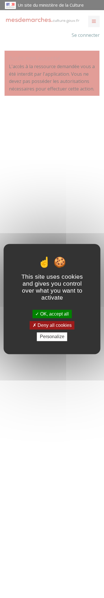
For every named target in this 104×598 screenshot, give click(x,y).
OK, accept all (54, 313)
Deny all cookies (54, 325)
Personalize (52, 336)
